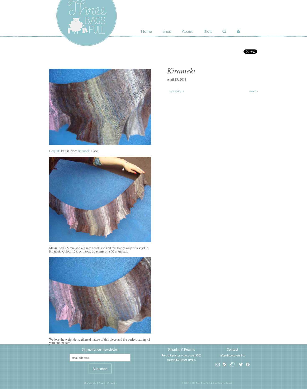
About (187, 31)
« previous (176, 91)
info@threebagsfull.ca (232, 355)
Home (146, 31)
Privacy (111, 383)
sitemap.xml (90, 383)
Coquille (55, 151)
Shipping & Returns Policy (181, 359)
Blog (207, 31)
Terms (102, 383)
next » (253, 91)
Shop (167, 31)
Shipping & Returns (181, 349)
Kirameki (84, 151)
